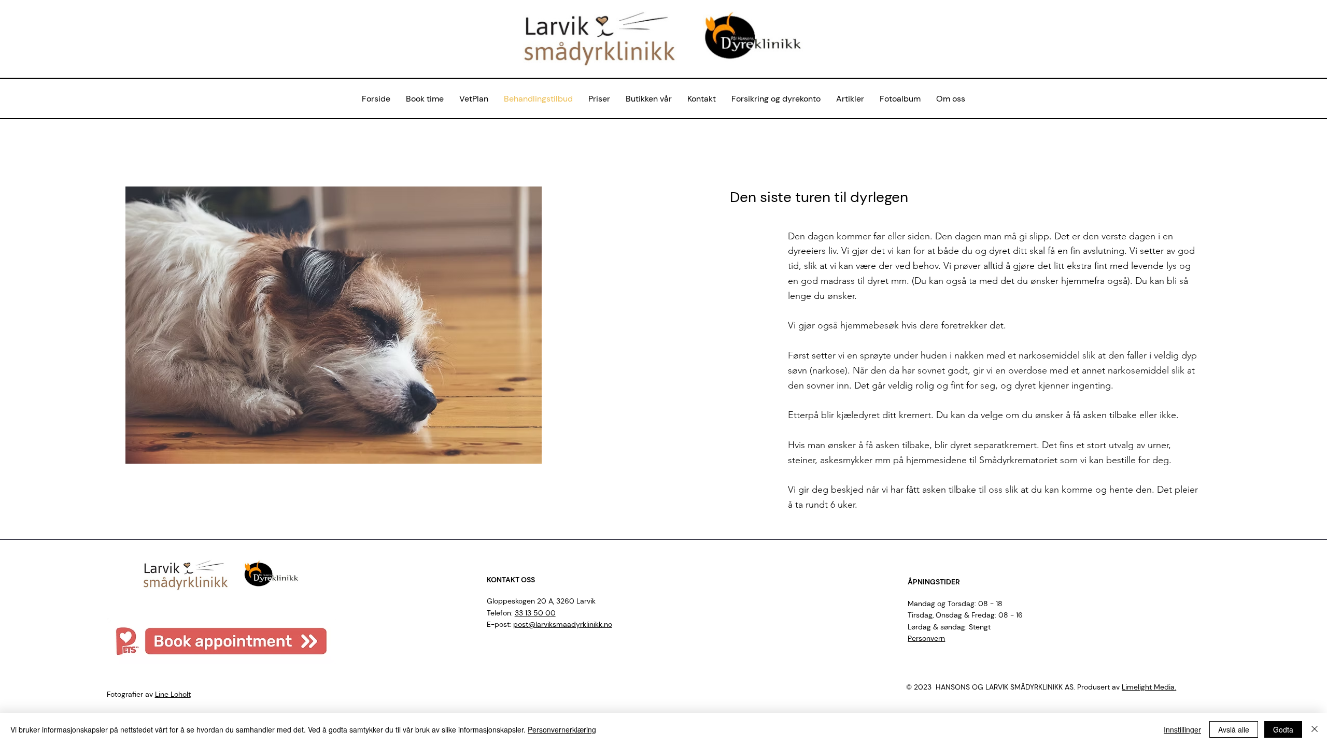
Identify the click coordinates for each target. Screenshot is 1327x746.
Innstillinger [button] (1182, 729)
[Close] (1314, 729)
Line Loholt (173, 694)
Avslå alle (1233, 729)
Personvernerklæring (562, 729)
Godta (1283, 729)
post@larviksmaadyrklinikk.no (562, 624)
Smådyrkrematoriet (1018, 460)
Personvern (926, 638)
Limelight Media (1148, 687)
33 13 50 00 (535, 613)
